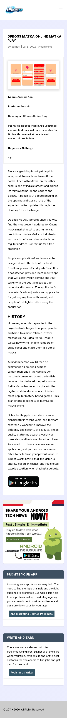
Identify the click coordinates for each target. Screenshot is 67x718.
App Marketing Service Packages (32, 613)
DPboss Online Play (35, 115)
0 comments (45, 46)
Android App (25, 96)
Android (25, 106)
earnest (15, 46)
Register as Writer (22, 672)
